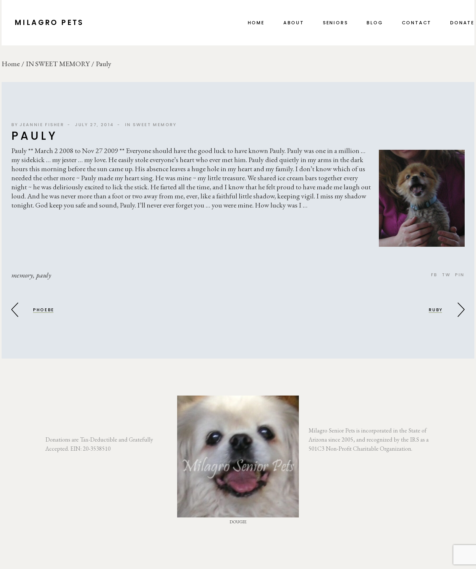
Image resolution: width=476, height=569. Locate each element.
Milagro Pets (49, 23)
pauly (43, 275)
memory (22, 275)
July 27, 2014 (94, 125)
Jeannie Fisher (41, 125)
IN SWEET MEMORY (58, 63)
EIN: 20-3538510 (90, 448)
